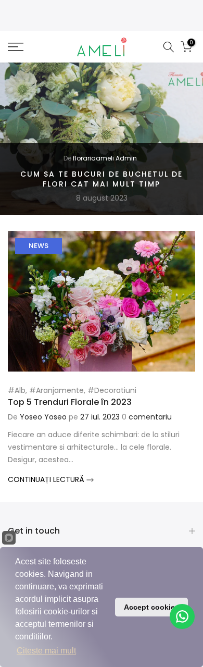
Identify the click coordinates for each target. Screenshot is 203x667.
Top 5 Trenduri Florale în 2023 (70, 402)
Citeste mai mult (46, 650)
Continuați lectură (47, 479)
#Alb (17, 390)
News (38, 246)
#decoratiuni (111, 390)
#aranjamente (56, 390)
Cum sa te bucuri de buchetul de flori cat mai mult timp (101, 179)
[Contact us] (182, 616)
